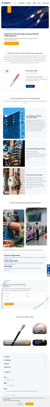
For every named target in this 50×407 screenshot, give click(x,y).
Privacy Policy (17, 400)
